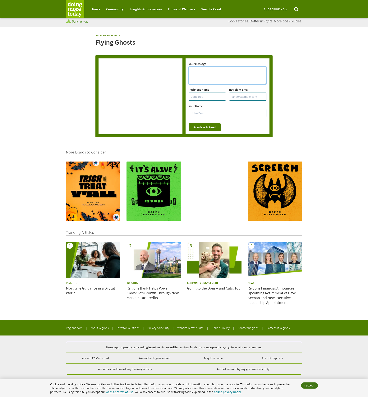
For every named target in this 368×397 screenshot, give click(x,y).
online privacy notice (228, 392)
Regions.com (74, 328)
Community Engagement (202, 283)
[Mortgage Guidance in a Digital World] (93, 260)
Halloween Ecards (107, 35)
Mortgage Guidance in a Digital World (90, 290)
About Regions (99, 328)
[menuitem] (96, 9)
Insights (71, 283)
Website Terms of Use (190, 328)
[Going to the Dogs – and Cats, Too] (214, 260)
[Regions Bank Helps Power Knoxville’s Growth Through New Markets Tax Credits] (154, 260)
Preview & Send (204, 127)
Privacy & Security (158, 328)
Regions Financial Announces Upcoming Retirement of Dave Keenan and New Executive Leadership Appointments (272, 295)
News (96, 9)
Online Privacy (221, 328)
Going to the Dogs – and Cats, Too (214, 288)
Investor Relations (128, 328)
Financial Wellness (181, 9)
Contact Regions (248, 328)
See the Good (211, 9)
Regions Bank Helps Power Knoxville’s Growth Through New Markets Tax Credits (153, 293)
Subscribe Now (275, 9)
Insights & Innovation (146, 9)
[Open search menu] (296, 9)
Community (115, 9)
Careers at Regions (278, 328)
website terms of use (119, 392)
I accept (309, 385)
